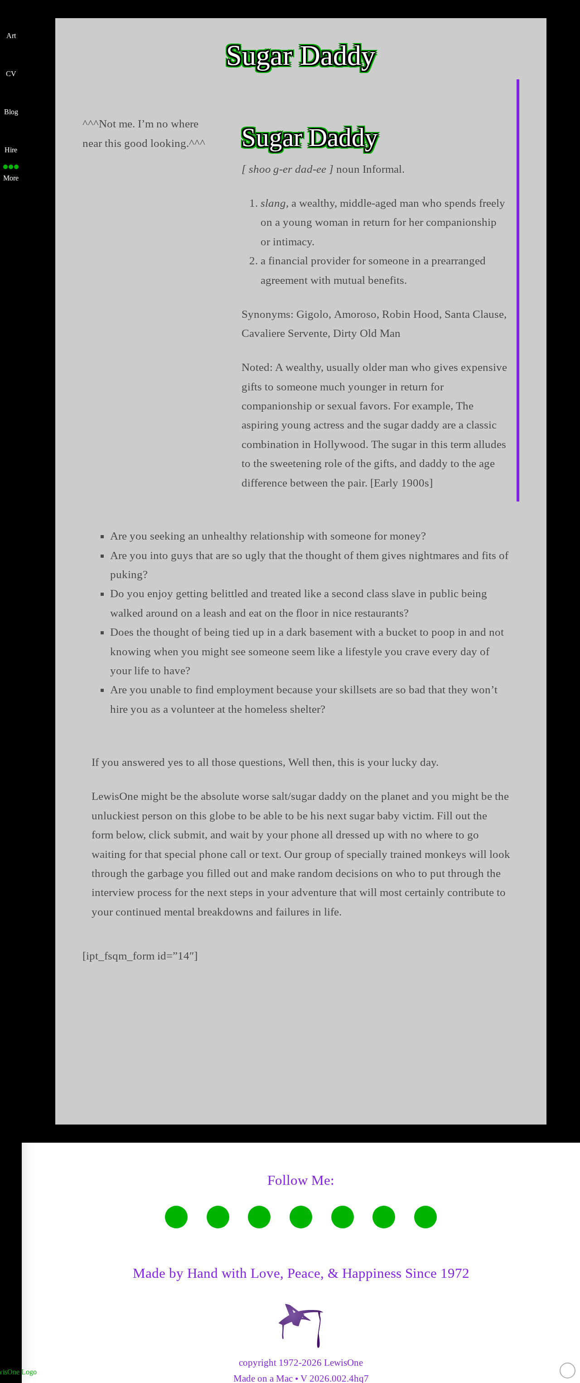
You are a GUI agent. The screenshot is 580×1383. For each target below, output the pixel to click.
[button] (11, 170)
